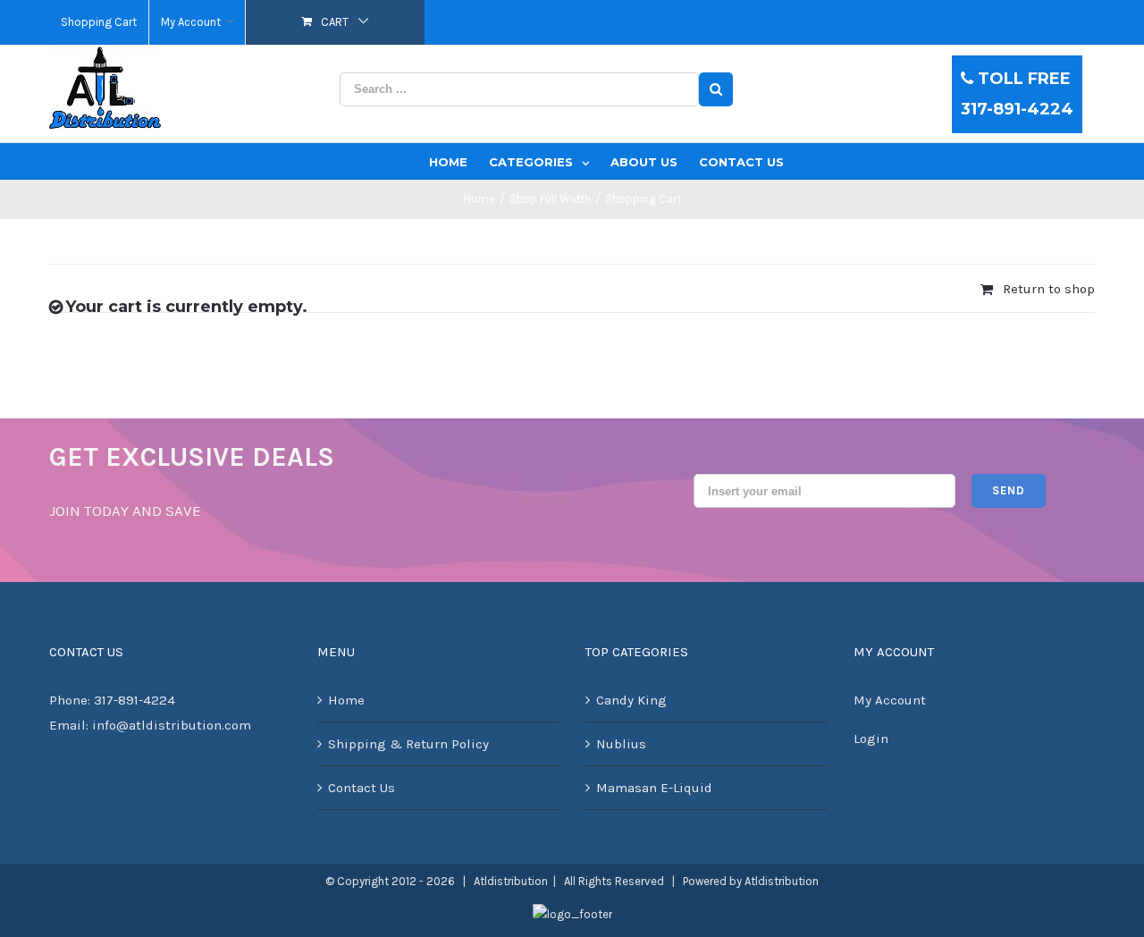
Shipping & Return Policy (408, 744)
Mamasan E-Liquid (654, 788)
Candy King (631, 700)
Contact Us (361, 788)
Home (346, 700)
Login (871, 738)
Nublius (621, 744)
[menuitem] (98, 22)
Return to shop (1049, 289)
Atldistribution (781, 881)
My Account (890, 700)
